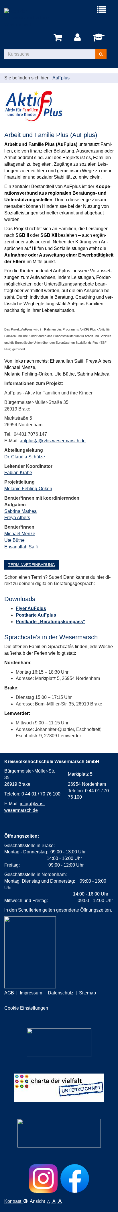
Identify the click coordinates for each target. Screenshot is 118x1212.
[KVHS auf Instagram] (43, 1178)
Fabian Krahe (18, 472)
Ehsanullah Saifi (21, 546)
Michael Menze (19, 533)
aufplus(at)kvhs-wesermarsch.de (53, 440)
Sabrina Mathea (20, 511)
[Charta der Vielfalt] (59, 1088)
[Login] (78, 38)
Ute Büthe (14, 540)
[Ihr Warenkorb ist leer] (59, 38)
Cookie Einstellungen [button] (26, 1008)
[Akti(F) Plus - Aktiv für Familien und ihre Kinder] (33, 106)
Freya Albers (17, 517)
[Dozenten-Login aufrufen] (100, 39)
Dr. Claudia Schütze (24, 456)
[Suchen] (101, 54)
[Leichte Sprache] (59, 1042)
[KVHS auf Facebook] (74, 1178)
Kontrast (13, 1201)
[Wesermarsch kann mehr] (59, 1133)
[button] (31, 565)
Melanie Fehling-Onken (28, 488)
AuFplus (61, 77)
